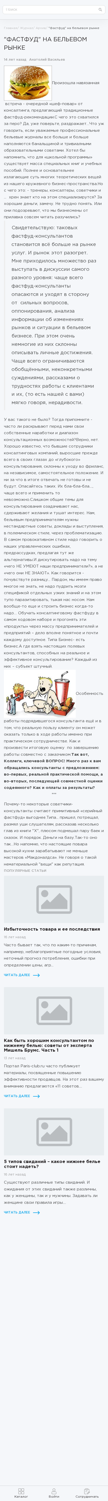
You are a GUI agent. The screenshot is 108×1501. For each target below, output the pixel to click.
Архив (41, 28)
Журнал (26, 28)
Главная (10, 28)
